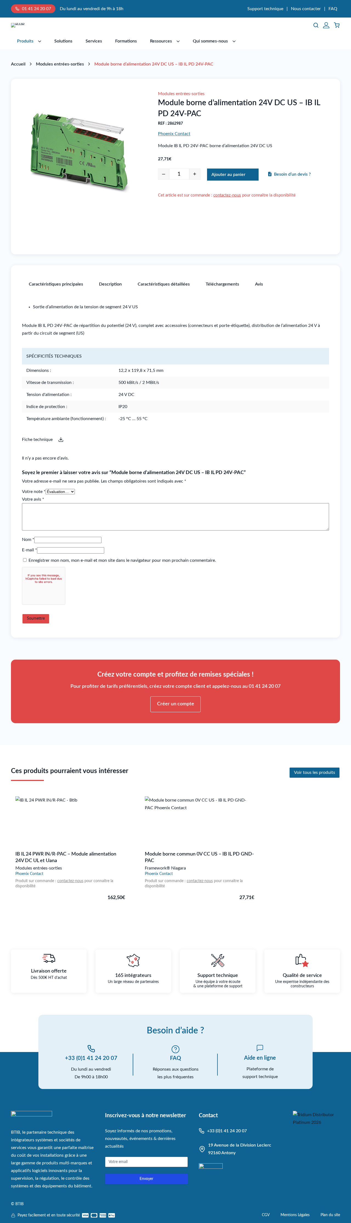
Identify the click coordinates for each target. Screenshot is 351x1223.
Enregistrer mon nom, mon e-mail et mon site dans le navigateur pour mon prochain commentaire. (122, 560)
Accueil (18, 64)
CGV (266, 1215)
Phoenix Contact (174, 134)
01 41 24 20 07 (36, 9)
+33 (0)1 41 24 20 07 (91, 1058)
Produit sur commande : (36, 881)
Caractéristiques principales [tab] (56, 284)
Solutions (63, 41)
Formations (126, 41)
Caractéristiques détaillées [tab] (164, 284)
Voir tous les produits (314, 772)
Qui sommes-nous (210, 41)
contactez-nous (227, 195)
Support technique (265, 9)
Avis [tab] (259, 284)
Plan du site (330, 1215)
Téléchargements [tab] (222, 284)
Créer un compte (175, 704)
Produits (25, 41)
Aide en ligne (260, 1058)
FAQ (333, 9)
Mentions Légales (295, 1215)
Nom (28, 539)
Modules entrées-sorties (60, 64)
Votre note (34, 491)
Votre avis (33, 499)
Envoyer (146, 1179)
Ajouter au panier (228, 174)
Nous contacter (306, 9)
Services (94, 41)
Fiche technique (37, 439)
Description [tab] (110, 284)
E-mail (29, 550)
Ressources (161, 41)
